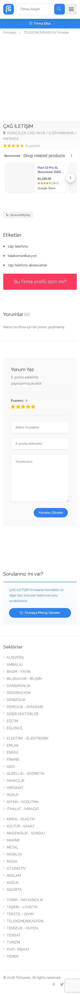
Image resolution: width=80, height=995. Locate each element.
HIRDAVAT (15, 788)
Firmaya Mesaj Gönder (42, 613)
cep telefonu (18, 246)
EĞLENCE (14, 728)
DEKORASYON (19, 693)
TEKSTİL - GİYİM (20, 914)
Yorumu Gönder (50, 513)
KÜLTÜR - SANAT (21, 826)
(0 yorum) (33, 146)
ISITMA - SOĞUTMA (23, 802)
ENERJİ (12, 752)
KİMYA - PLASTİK (21, 819)
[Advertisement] (40, 79)
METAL (12, 847)
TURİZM (13, 942)
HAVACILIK (15, 781)
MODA (12, 861)
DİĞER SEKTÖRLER (22, 714)
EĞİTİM (12, 721)
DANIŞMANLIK (18, 686)
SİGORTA (14, 890)
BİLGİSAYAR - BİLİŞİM (24, 679)
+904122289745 (19, 215)
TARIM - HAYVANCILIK (25, 900)
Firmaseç (9, 32)
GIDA (11, 767)
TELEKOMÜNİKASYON (25, 921)
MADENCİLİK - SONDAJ (26, 833)
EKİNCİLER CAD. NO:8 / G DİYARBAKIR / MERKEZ (40, 136)
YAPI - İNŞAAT (18, 949)
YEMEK (13, 956)
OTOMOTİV (16, 869)
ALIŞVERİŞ (15, 657)
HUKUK (13, 795)
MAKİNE (13, 840)
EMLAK (13, 745)
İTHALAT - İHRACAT (23, 809)
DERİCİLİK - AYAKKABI (25, 707)
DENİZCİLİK (16, 700)
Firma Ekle (42, 23)
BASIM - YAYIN (18, 672)
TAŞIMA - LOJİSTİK (22, 907)
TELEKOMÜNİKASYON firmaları (46, 32)
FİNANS (13, 759)
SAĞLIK (13, 883)
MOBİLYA (14, 854)
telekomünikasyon (22, 256)
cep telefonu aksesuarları (27, 265)
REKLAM (14, 876)
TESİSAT (14, 935)
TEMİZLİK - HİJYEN (22, 928)
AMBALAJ (15, 665)
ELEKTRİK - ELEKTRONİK (27, 738)
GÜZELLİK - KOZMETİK (26, 774)
